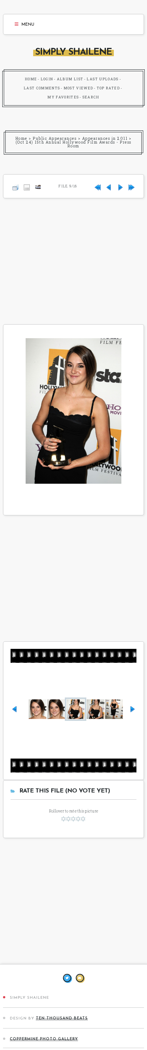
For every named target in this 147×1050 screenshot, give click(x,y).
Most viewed (78, 88)
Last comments (42, 88)
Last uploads (102, 79)
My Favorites (63, 97)
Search (91, 97)
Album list (70, 79)
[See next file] (120, 186)
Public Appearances (55, 138)
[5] (83, 819)
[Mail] (80, 978)
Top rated (108, 88)
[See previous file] (109, 186)
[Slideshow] (38, 186)
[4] (78, 819)
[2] (68, 819)
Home (31, 79)
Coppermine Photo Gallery (44, 1039)
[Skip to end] (132, 186)
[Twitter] (67, 978)
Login (47, 79)
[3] (73, 819)
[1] (63, 819)
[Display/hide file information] (27, 186)
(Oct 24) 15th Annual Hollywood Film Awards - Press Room (73, 144)
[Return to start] (98, 186)
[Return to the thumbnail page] (15, 186)
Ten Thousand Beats (62, 1018)
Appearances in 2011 (105, 138)
